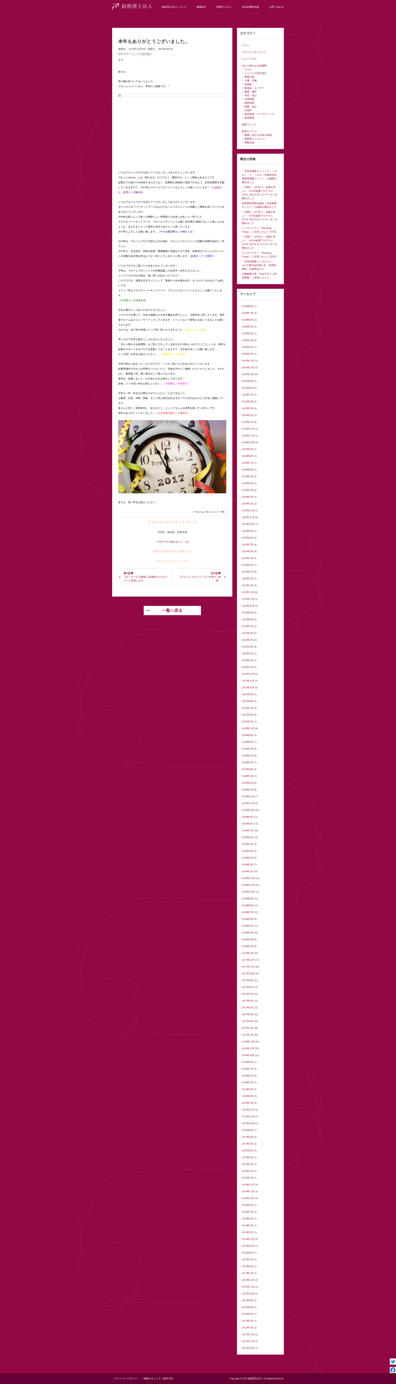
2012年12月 (248, 1280)
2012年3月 (247, 1314)
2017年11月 (248, 966)
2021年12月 (248, 674)
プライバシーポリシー (126, 1378)
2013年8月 (247, 1252)
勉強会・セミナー (254, 88)
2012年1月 (247, 1327)
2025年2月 (247, 415)
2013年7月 (247, 1259)
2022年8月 (247, 619)
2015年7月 (247, 1143)
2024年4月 (247, 483)
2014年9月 (247, 1205)
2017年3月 (247, 1021)
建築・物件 (250, 91)
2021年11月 (248, 680)
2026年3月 (247, 340)
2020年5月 (247, 762)
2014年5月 (247, 1218)
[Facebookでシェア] (393, 1370)
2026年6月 (247, 319)
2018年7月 (247, 912)
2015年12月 (248, 1109)
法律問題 (249, 99)
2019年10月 (248, 810)
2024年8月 (247, 456)
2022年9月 (247, 612)
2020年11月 (248, 728)
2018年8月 (247, 905)
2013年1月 (247, 1273)
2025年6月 (247, 401)
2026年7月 (247, 313)
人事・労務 (250, 80)
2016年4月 (247, 1089)
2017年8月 (247, 987)
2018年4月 (247, 932)
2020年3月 (247, 776)
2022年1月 (247, 667)
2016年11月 (248, 1048)
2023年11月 (248, 517)
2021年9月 (247, 694)
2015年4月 (247, 1157)
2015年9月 (247, 1130)
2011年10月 (248, 1348)
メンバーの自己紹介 (141, 54)
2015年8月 (247, 1137)
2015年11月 (248, 1116)
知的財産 (249, 103)
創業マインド (249, 124)
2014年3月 (247, 1225)
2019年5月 (247, 844)
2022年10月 (248, 605)
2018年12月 (248, 878)
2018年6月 (247, 919)
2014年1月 (247, 1232)
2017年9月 (247, 980)
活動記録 (249, 142)
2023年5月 (247, 558)
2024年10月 (248, 442)
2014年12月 (248, 1184)
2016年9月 (247, 1062)
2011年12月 (248, 1334)
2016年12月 (248, 1041)
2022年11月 (248, 599)
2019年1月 (247, 871)
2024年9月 (247, 449)
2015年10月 (248, 1123)
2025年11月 (248, 367)
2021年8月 (247, 701)
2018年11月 (248, 885)
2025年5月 (247, 408)
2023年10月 (248, 524)
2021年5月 (247, 721)
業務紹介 (202, 7)
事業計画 (249, 77)
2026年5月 (247, 326)
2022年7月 (247, 626)
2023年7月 (247, 544)
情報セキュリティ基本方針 (158, 1378)
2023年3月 (247, 571)
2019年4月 (247, 851)
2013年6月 (247, 1266)
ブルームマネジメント (254, 52)
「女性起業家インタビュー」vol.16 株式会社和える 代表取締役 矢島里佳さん (259, 265)
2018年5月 (247, 926)
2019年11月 (248, 803)
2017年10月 (248, 973)
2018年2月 (247, 946)
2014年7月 (247, 1212)
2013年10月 (248, 1246)
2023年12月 (248, 510)
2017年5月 (247, 1007)
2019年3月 (247, 857)
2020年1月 (247, 789)
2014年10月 (248, 1198)
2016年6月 (247, 1075)
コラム (245, 45)
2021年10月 (248, 687)
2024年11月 (248, 435)
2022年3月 (247, 653)
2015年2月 (247, 1171)
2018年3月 (247, 939)
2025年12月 (248, 360)
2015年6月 (247, 1150)
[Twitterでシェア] (393, 1361)
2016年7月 (247, 1069)
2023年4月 (247, 565)
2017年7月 (247, 994)
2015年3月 (247, 1164)
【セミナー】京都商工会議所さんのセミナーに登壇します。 (146, 579)
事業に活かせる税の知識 (258, 135)
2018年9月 (247, 898)
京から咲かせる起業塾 (254, 65)
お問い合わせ (276, 7)
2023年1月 (247, 585)
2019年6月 (247, 837)
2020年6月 (247, 755)
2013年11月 (248, 1239)
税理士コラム (224, 7)
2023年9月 (247, 531)
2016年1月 (247, 1103)
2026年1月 (247, 354)
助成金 (248, 84)
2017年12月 (248, 960)
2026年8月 (247, 306)
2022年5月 (247, 640)
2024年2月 (247, 497)
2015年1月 (247, 1177)
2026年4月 (247, 333)
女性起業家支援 (250, 7)
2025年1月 (247, 422)
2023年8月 (247, 537)
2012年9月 (247, 1300)
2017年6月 (247, 1000)
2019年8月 (247, 823)
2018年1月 (247, 953)
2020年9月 (247, 735)
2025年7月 (247, 394)
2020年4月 (247, 769)
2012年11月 (248, 1286)
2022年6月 (247, 633)
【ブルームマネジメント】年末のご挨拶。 (200, 579)
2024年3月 (247, 490)
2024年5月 (247, 476)
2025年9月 (247, 381)
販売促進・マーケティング (259, 114)
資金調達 (249, 117)
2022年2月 (247, 660)
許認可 (248, 110)
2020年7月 (247, 748)
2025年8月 (247, 388)
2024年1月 (247, 503)
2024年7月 (247, 462)
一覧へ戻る (172, 610)
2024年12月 (248, 428)
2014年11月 (248, 1191)
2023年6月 (247, 551)
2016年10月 (248, 1055)
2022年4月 (247, 646)
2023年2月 (247, 578)
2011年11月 (248, 1341)
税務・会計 (250, 106)
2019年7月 (247, 830)
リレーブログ (249, 59)
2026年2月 (247, 347)
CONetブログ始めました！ (170, 541)
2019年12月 (248, 796)
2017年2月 (247, 1028)
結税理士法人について (174, 7)
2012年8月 (247, 1307)
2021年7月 (247, 708)
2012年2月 (247, 1320)
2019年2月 (247, 864)
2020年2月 (247, 783)
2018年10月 (248, 891)
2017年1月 (247, 1034)
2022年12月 (248, 592)
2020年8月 (247, 742)
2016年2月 (247, 1096)
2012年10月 (248, 1293)
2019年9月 (247, 817)
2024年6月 (247, 469)
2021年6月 (247, 714)
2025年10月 (248, 374)
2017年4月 (247, 1014)
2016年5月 (247, 1082)
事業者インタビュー (255, 138)
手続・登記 (250, 95)
